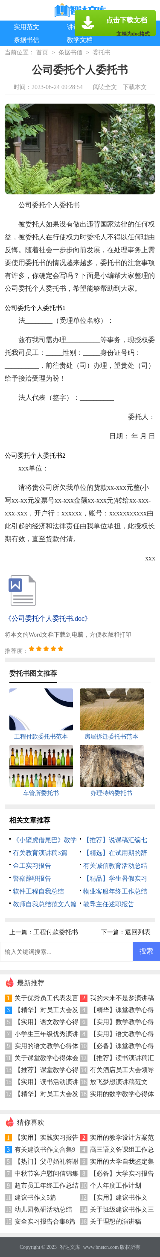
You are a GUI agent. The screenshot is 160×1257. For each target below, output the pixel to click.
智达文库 (70, 1247)
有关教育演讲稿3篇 (40, 852)
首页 (42, 52)
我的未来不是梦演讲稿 (122, 998)
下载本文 (135, 87)
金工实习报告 (32, 865)
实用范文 (26, 27)
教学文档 (80, 39)
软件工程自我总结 (38, 891)
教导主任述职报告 (108, 904)
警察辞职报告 (32, 878)
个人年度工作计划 (115, 1185)
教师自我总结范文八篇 (45, 904)
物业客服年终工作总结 (115, 891)
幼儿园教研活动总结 (43, 1209)
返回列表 (138, 932)
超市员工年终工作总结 (47, 1185)
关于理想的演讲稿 (115, 1221)
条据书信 (26, 39)
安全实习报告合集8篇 (45, 1221)
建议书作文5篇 (35, 1197)
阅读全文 (105, 87)
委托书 (102, 52)
